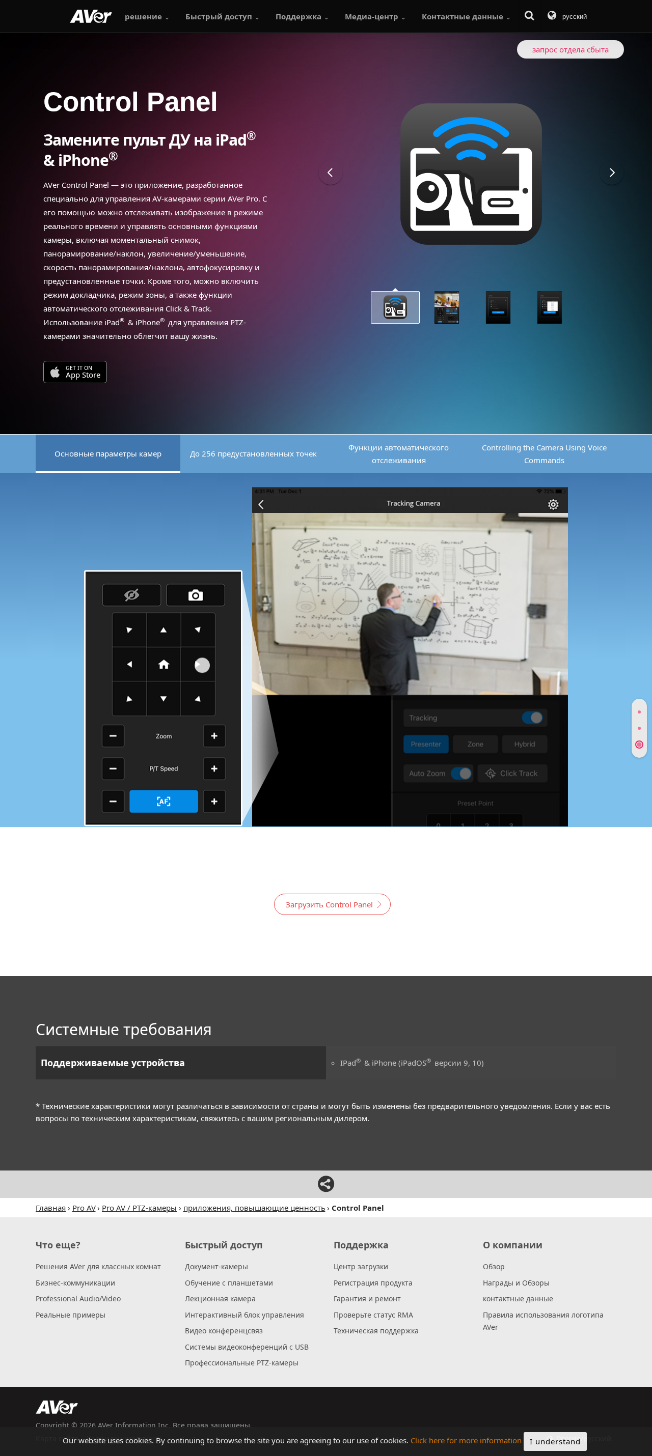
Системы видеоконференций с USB (247, 1347)
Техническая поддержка (376, 1330)
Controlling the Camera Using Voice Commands (544, 453)
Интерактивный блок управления (244, 1315)
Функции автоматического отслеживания (398, 453)
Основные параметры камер (108, 453)
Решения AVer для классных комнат (98, 1266)
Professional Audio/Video (78, 1298)
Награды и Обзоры (516, 1283)
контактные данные (518, 1298)
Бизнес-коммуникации (75, 1283)
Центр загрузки (361, 1266)
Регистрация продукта (373, 1283)
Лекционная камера (220, 1298)
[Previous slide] (330, 172)
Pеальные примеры (70, 1315)
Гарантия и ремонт (367, 1298)
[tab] (639, 712)
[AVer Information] (91, 16)
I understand (555, 1441)
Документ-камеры (216, 1266)
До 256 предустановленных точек (253, 453)
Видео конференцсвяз (224, 1330)
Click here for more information (466, 1441)
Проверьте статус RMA (373, 1315)
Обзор (494, 1266)
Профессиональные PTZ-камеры (241, 1362)
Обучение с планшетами (229, 1283)
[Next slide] (612, 172)
